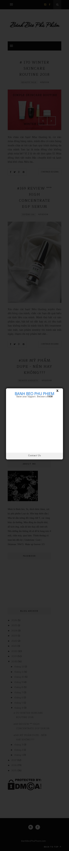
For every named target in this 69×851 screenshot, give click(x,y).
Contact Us (34, 455)
